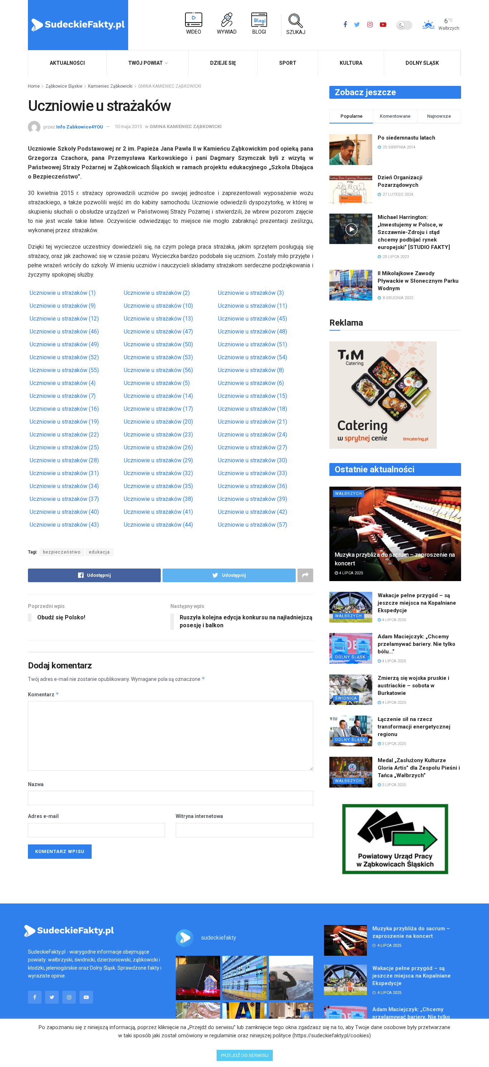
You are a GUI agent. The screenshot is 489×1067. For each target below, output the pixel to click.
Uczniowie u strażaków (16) (64, 408)
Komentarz (43, 694)
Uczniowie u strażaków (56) (158, 370)
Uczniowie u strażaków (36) (252, 486)
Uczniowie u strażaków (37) (64, 499)
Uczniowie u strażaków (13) (158, 318)
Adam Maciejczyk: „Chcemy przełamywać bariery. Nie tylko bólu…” (416, 644)
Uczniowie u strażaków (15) (252, 396)
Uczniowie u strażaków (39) (252, 499)
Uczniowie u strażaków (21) (252, 421)
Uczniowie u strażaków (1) (63, 292)
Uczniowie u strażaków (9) (63, 305)
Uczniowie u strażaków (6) (251, 383)
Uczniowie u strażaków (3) (251, 292)
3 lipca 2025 (393, 743)
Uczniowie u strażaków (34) (64, 486)
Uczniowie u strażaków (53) (158, 357)
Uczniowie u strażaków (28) (64, 460)
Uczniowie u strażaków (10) (158, 305)
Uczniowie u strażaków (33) (252, 473)
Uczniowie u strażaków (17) (158, 408)
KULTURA (351, 63)
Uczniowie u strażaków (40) (64, 511)
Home (34, 86)
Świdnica (346, 698)
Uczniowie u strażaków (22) (64, 434)
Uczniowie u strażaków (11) (252, 305)
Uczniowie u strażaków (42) (252, 511)
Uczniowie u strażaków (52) (64, 357)
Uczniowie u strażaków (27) (252, 447)
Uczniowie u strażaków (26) (158, 447)
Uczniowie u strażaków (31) (64, 473)
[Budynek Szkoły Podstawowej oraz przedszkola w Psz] (244, 978)
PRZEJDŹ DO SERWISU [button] (244, 1055)
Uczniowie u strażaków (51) (252, 344)
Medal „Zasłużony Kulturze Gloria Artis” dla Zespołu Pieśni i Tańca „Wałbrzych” (419, 768)
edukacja (99, 552)
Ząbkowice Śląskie (63, 86)
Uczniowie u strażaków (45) (252, 318)
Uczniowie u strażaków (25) (64, 447)
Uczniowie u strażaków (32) (158, 473)
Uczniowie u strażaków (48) (252, 331)
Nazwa (36, 784)
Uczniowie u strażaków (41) (158, 511)
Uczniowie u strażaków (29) (158, 460)
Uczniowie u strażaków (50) (158, 344)
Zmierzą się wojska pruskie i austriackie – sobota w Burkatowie (413, 685)
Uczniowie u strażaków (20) (158, 421)
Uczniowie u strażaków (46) (64, 331)
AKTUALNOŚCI (67, 63)
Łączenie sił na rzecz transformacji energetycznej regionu (414, 726)
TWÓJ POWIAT (145, 63)
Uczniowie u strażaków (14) (158, 396)
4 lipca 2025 (350, 573)
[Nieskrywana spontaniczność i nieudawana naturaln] (198, 978)
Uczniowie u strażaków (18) (252, 408)
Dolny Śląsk (422, 63)
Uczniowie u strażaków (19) (64, 421)
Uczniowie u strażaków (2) (157, 292)
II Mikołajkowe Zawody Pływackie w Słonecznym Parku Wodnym (418, 281)
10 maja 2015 (128, 126)
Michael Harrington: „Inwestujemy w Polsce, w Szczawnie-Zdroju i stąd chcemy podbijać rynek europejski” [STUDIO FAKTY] (414, 232)
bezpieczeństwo (62, 552)
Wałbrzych (348, 493)
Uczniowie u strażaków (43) (64, 524)
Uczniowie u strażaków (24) (252, 434)
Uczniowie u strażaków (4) (63, 383)
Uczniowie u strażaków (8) (251, 370)
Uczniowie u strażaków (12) (64, 318)
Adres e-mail (43, 816)
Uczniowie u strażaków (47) (158, 331)
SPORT (287, 63)
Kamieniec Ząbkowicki (110, 86)
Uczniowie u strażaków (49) (64, 344)
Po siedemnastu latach (406, 138)
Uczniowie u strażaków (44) (158, 524)
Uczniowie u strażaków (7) (63, 396)
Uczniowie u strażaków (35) (158, 486)
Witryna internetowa (199, 816)
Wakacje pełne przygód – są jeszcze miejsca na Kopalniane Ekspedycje (417, 603)
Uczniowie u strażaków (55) (64, 370)
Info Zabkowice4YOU (79, 126)
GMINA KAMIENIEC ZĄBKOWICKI (169, 86)
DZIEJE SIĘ (223, 63)
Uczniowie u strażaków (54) (252, 357)
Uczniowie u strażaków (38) (158, 499)
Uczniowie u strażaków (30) (252, 460)
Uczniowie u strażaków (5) (157, 383)
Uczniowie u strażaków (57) (252, 524)
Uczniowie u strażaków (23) (158, 434)
